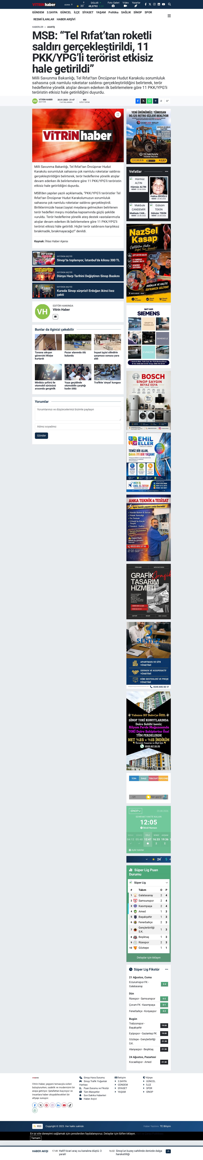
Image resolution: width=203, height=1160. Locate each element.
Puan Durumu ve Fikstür (96, 1088)
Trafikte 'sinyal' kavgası (107, 382)
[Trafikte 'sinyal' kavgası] (107, 372)
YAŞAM (101, 12)
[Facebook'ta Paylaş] (138, 101)
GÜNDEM (38, 12)
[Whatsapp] (34, 1110)
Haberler (37, 27)
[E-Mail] (55, 316)
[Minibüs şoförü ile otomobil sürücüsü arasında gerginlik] (48, 372)
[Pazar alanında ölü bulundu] (78, 342)
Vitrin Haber (61, 309)
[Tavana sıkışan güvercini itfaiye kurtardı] (48, 342)
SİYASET (87, 12)
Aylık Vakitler (137, 850)
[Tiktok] (70, 1105)
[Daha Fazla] (155, 101)
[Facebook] (34, 1105)
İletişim (122, 1077)
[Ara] (169, 4)
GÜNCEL (65, 12)
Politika (113, 12)
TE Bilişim (165, 1126)
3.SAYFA (52, 12)
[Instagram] (52, 1105)
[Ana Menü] (169, 15)
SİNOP (138, 12)
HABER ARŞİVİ (66, 19)
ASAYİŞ (51, 27)
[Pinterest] (46, 1105)
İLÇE (77, 12)
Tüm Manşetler (92, 1091)
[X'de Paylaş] (143, 101)
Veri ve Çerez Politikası (149, 1133)
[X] (40, 1105)
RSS (38, 1126)
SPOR (148, 12)
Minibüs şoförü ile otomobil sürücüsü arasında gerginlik (45, 385)
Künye (149, 1077)
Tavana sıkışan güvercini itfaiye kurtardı (44, 355)
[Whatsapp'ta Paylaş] (149, 101)
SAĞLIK (126, 12)
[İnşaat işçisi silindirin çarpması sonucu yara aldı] (107, 342)
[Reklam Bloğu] (148, 136)
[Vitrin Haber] (42, 311)
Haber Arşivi (90, 1098)
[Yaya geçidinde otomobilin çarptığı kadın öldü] (78, 372)
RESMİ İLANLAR (43, 19)
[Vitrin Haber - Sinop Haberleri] (44, 4)
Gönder (41, 435)
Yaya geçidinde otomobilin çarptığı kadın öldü (75, 385)
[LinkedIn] (58, 1105)
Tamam (35, 1138)
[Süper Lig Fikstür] (166, 969)
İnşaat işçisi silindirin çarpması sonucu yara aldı (106, 355)
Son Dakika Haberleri (95, 1095)
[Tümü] (166, 171)
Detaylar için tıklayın (148, 957)
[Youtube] (64, 1105)
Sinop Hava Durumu (94, 1077)
